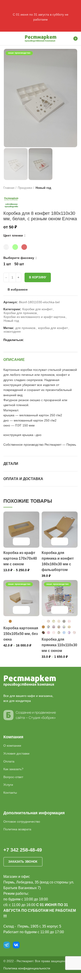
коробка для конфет (53, 328)
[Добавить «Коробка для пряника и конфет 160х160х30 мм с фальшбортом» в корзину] (56, 541)
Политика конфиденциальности (26, 968)
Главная (8, 187)
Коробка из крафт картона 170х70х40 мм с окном (20, 558)
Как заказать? (13, 769)
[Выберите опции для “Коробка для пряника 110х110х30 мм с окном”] (56, 610)
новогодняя (12, 331)
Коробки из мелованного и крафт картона (34, 317)
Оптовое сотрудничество (21, 821)
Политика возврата (17, 829)
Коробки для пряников (20, 313)
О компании (12, 745)
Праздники (25, 187)
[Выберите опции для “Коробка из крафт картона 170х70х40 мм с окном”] (17, 541)
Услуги (8, 784)
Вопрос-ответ (13, 777)
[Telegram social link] (44, 340)
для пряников (25, 328)
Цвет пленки (13, 235)
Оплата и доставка (23, 479)
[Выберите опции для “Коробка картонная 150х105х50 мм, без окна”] (17, 610)
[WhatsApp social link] (33, 340)
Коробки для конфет (37, 309)
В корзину (37, 277)
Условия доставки (16, 753)
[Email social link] (28, 340)
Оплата (8, 761)
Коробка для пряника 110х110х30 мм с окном (59, 645)
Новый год (43, 187)
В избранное (18, 289)
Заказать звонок (23, 861)
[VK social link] (38, 340)
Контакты (10, 792)
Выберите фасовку (19, 257)
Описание (14, 360)
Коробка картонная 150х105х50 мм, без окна (20, 633)
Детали (10, 464)
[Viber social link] (49, 340)
